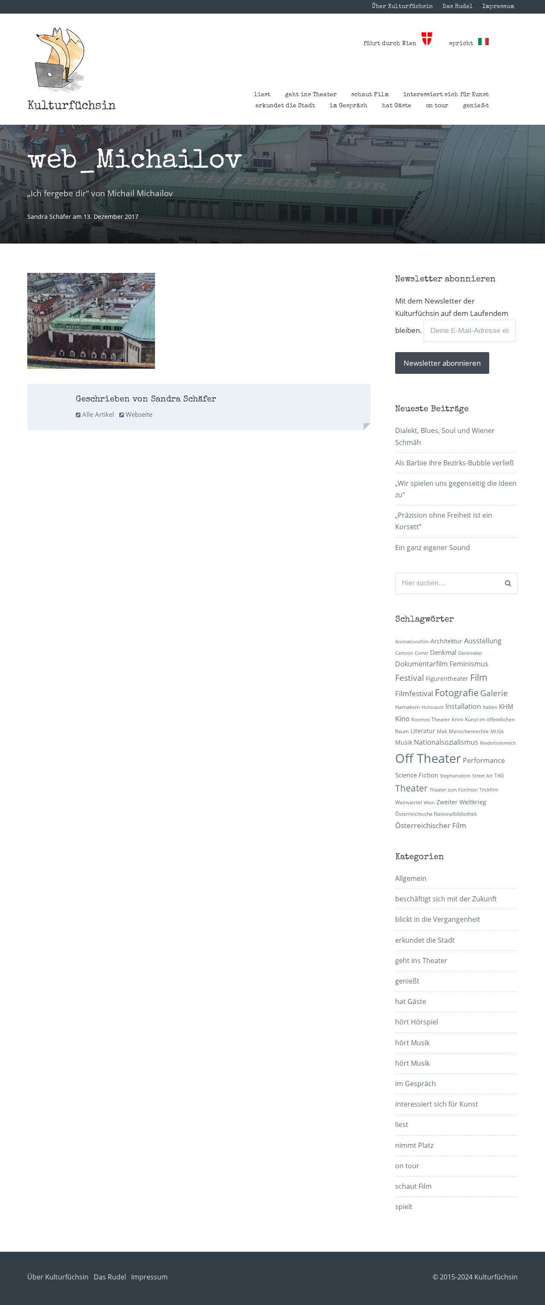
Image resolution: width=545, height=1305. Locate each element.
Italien (490, 707)
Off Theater (428, 758)
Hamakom (407, 707)
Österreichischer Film (430, 825)
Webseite (138, 414)
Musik (403, 742)
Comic (421, 653)
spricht (463, 44)
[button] (59, 60)
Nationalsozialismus (446, 742)
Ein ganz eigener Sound (432, 547)
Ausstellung (483, 640)
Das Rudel (457, 7)
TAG (499, 775)
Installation (463, 706)
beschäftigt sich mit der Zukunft (446, 898)
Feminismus (469, 663)
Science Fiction (416, 775)
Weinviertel (408, 802)
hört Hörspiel (416, 1022)
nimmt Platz (414, 1145)
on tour (437, 106)
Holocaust (433, 707)
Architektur (446, 641)
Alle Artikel (97, 414)
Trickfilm (488, 790)
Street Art (482, 776)
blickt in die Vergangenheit (437, 919)
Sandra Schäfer (50, 216)
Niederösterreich (498, 743)
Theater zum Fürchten (454, 790)
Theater (411, 788)
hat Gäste (396, 106)
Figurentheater (447, 678)
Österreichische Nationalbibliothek (436, 813)
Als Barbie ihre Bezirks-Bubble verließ (454, 463)
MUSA (497, 731)
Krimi (457, 720)
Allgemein (411, 878)
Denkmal (443, 652)
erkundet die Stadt (285, 106)
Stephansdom (455, 776)
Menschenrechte (469, 731)
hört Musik (412, 1042)
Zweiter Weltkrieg (461, 802)
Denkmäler (470, 653)
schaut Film (370, 95)
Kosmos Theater (430, 719)
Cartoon (404, 653)
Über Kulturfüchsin (402, 7)
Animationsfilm (412, 642)
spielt (404, 1206)
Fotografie (457, 692)
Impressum (498, 7)
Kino (402, 718)
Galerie (494, 693)
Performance (484, 760)
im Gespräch (348, 106)
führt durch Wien (392, 44)
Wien (429, 803)
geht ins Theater (311, 95)
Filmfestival (414, 693)
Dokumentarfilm (421, 663)
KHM (506, 706)
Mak (442, 731)
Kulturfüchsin (71, 106)
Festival (409, 677)
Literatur (422, 731)
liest (262, 95)
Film (479, 677)
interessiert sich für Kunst (446, 95)
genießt (476, 106)
